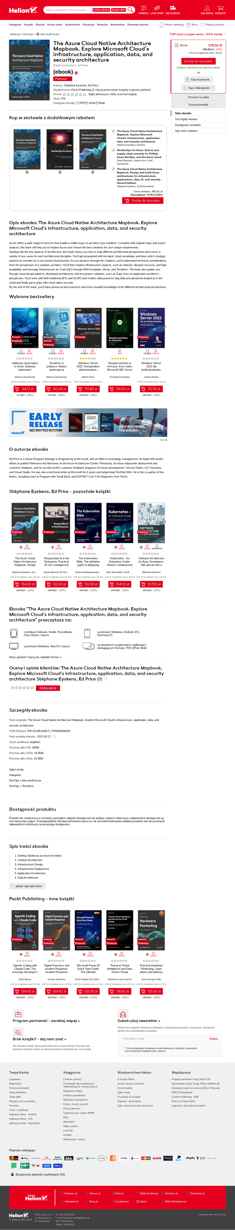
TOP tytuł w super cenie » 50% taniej (196, 34)
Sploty (143, 1201)
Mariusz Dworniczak (25, 377)
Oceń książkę (125, 1088)
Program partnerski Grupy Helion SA (191, 1079)
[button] (164, 327)
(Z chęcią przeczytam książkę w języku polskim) (121, 89)
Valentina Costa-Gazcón (120, 979)
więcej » (162, 1051)
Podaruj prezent (214, 24)
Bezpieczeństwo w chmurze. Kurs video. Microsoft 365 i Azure (120, 366)
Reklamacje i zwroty (74, 1139)
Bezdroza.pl (171, 1193)
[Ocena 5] (80, 94)
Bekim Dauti (88, 377)
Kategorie (15, 24)
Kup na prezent (200, 79)
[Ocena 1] (64, 94)
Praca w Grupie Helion (183, 1101)
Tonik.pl (222, 1214)
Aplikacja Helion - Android (22, 1114)
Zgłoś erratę (16, 769)
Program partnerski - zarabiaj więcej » (46, 1020)
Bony (195, 24)
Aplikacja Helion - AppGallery (24, 1123)
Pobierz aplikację (174, 24)
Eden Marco (25, 979)
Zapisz (214, 1038)
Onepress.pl (70, 1193)
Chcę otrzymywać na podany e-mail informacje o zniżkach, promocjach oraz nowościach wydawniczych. (161, 1049)
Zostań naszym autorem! (131, 1083)
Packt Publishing (81, 89)
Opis (183, 113)
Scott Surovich (131, 572)
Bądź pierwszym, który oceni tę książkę (113, 94)
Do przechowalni (198, 104)
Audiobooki (72, 24)
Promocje (88, 24)
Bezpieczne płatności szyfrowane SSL (41, 1174)
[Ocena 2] (68, 94)
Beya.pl (94, 1201)
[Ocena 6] (84, 94)
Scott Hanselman (145, 186)
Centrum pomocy (72, 1079)
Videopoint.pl (71, 1201)
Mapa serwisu (70, 1126)
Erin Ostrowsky (96, 979)
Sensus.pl (95, 1193)
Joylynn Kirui (139, 160)
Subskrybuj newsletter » (139, 1020)
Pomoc (55, 657)
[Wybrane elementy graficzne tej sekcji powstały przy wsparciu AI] (166, 440)
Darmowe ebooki (137, 24)
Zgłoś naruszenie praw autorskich (135, 1105)
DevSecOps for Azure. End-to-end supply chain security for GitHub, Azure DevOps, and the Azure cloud (139, 154)
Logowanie (14, 1079)
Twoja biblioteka (17, 1092)
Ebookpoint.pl (197, 1193)
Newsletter (69, 1121)
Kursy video (54, 24)
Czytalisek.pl (122, 1201)
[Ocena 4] (76, 94)
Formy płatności (71, 1108)
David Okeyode (124, 160)
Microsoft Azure (31, 780)
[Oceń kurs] (22, 687)
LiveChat (68, 1130)
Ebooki (40, 24)
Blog (65, 1117)
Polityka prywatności (74, 1095)
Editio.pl (119, 1193)
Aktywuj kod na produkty (22, 1101)
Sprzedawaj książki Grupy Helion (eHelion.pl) (195, 1083)
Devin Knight (81, 979)
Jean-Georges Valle (151, 979)
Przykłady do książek (129, 1096)
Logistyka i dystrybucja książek (188, 1105)
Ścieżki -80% (118, 10)
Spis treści (186, 130)
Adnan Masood (51, 572)
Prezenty (14, 1105)
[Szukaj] (130, 10)
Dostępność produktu (188, 124)
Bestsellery (118, 24)
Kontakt (67, 1135)
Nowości (102, 24)
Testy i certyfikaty (18, 1110)
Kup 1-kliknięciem (199, 87)
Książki (28, 24)
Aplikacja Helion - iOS (20, 1118)
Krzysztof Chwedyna (120, 377)
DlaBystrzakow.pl (149, 1193)
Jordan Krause (151, 377)
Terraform (28, 785)
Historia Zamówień (19, 1088)
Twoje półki (15, 1096)
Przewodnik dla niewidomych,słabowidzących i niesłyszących (80, 1085)
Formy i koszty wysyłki (75, 1104)
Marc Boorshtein (115, 572)
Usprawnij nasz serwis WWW (78, 1113)
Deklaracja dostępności (75, 1099)
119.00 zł (122, 389)
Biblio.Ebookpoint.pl (175, 1201)
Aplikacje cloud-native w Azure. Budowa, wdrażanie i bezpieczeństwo (25, 367)
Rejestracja (15, 1083)
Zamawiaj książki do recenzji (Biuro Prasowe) (196, 1088)
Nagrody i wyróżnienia (129, 1101)
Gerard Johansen (56, 979)
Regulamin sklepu (72, 1091)
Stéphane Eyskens (75, 85)
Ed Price (93, 85)
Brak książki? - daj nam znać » (39, 1039)
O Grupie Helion (126, 1079)
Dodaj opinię (48, 688)
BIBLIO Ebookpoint (182, 1092)
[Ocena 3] (72, 94)
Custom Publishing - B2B (185, 1096)
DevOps (14, 780)
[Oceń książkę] (75, 94)
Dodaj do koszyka (198, 61)
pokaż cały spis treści (29, 886)
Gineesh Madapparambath (88, 572)
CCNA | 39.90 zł (101, 10)
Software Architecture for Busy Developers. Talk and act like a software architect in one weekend (151, 565)
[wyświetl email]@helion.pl (76, 1218)
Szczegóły (186, 119)
